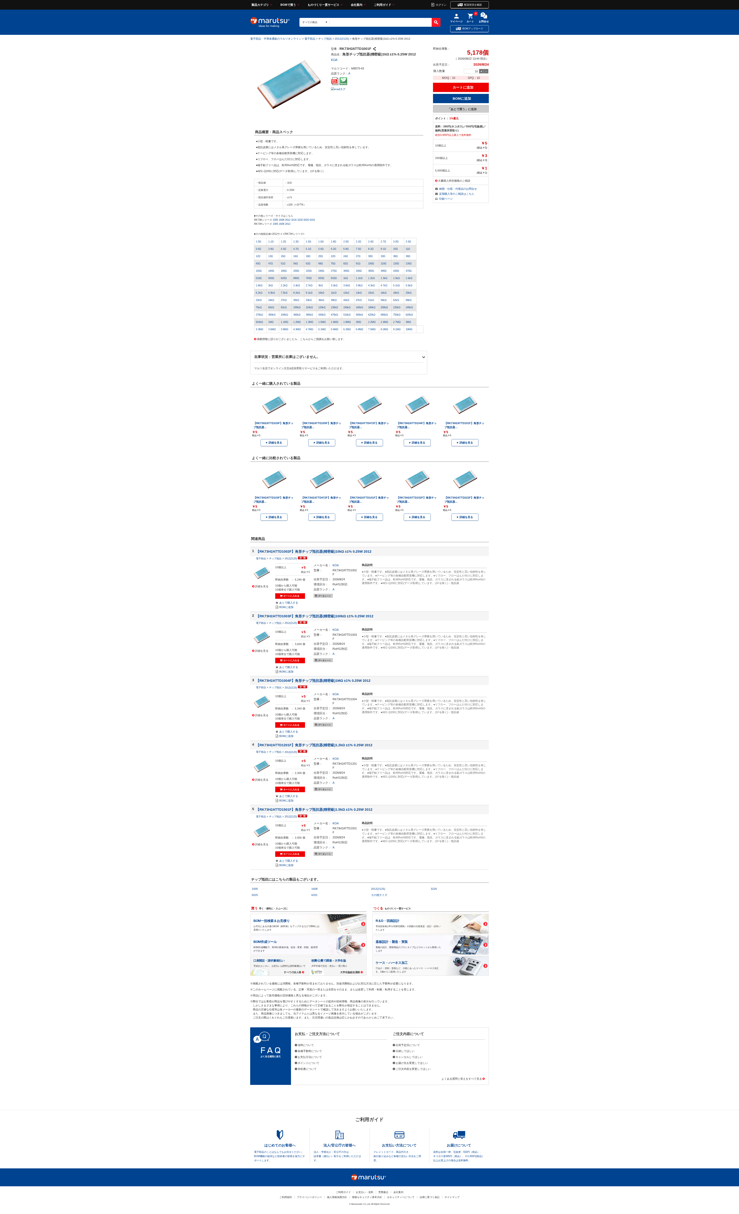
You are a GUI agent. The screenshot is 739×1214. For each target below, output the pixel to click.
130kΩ (334, 307)
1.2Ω (283, 241)
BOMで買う (288, 4)
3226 (300, 219)
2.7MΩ (397, 322)
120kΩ (322, 307)
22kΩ (259, 300)
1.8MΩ (347, 322)
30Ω (370, 256)
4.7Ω (296, 248)
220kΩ (396, 307)
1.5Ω (308, 241)
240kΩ (409, 307)
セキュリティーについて (401, 1197)
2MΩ (358, 322)
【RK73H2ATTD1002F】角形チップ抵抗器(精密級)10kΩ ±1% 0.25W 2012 (313, 551)
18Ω (308, 256)
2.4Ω (371, 241)
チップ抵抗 (325, 38)
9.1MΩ (397, 329)
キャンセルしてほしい (409, 1056)
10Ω (395, 248)
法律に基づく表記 (430, 1197)
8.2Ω (371, 248)
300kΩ (272, 314)
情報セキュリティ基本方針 (367, 1197)
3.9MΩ (284, 329)
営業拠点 (383, 1192)
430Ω (396, 270)
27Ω (358, 256)
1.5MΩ (322, 322)
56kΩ (384, 300)
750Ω (309, 278)
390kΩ (309, 314)
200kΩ (384, 307)
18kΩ (396, 292)
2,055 (298, 837)
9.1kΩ (309, 292)
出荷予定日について (408, 1045)
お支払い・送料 (364, 1192)
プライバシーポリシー (309, 1197)
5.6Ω (321, 248)
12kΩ (346, 292)
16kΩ (384, 292)
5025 (306, 219)
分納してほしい (405, 1050)
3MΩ (408, 322)
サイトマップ (452, 1197)
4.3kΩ (371, 285)
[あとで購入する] (286, 603)
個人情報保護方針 (337, 1197)
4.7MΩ (309, 329)
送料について (306, 1045)
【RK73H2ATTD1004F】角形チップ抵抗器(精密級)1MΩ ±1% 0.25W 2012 (313, 681)
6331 (312, 219)
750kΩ (396, 314)
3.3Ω (408, 241)
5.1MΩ (322, 329)
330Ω (359, 270)
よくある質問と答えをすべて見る (461, 1078)
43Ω (258, 263)
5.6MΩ (334, 329)
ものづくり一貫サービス (323, 4)
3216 (294, 219)
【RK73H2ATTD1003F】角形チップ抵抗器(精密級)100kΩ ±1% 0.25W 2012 (314, 616)
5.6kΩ (409, 285)
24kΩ (271, 300)
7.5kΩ (284, 292)
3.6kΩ (346, 285)
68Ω (320, 263)
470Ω (409, 270)
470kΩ (334, 314)
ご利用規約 (285, 1197)
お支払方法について (310, 1056)
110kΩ (309, 307)
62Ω (308, 263)
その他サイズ (379, 895)
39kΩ (334, 300)
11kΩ (334, 292)
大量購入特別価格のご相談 (454, 180)
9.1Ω (383, 248)
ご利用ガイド (382, 4)
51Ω (283, 263)
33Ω (383, 256)
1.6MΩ (334, 322)
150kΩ (347, 307)
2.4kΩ (296, 285)
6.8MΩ (359, 329)
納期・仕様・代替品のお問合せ (458, 188)
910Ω (334, 278)
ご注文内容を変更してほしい (413, 1068)
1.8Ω (333, 241)
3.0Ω (396, 241)
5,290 (298, 579)
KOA (334, 60)
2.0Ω (346, 241)
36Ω (395, 256)
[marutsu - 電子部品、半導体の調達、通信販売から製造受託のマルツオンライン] (270, 22)
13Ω (270, 256)
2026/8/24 (339, 579)
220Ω (309, 270)
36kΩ (321, 300)
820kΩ (409, 314)
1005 (275, 219)
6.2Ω (333, 248)
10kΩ (321, 292)
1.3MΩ (309, 322)
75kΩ (259, 307)
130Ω (409, 263)
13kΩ (359, 292)
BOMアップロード (472, 28)
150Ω (259, 270)
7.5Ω (358, 248)
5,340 (298, 708)
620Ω (284, 278)
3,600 (298, 644)
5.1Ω (308, 248)
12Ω (258, 256)
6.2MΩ (347, 329)
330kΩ (284, 314)
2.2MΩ (372, 322)
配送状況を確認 (473, 4)
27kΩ (284, 300)
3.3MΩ (259, 329)
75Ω (333, 263)
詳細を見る (275, 442)
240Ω (321, 270)
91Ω (358, 263)
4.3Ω (283, 248)
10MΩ (409, 329)
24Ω (345, 256)
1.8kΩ (259, 285)
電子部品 (309, 38)
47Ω (270, 263)
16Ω (295, 256)
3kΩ (320, 285)
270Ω (334, 270)
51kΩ (371, 300)
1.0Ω (258, 241)
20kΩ (409, 292)
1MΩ (271, 322)
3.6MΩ (272, 329)
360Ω (371, 270)
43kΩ (346, 300)
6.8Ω (346, 248)
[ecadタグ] (338, 88)
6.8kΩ (271, 292)
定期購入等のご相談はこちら (456, 193)
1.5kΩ (396, 278)
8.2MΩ (384, 329)
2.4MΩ (384, 322)
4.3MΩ (297, 329)
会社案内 (356, 4)
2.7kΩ (309, 285)
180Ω (284, 270)
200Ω (296, 270)
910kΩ (259, 322)
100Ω (371, 263)
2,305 (298, 773)
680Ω (296, 278)
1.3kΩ (384, 278)
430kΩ (322, 314)
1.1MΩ (284, 322)
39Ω (408, 256)
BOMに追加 (286, 607)
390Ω (384, 270)
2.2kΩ (284, 285)
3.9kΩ (359, 285)
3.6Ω (258, 248)
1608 (281, 219)
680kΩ (384, 314)
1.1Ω (271, 241)
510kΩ (347, 314)
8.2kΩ (296, 292)
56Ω (295, 263)
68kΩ (409, 300)
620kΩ (371, 314)
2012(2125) (342, 38)
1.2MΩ (297, 322)
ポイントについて (308, 1062)
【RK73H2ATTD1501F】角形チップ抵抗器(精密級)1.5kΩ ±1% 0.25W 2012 (314, 809)
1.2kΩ (371, 278)
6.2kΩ (259, 292)
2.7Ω (383, 241)
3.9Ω (271, 248)
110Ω (383, 263)
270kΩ (259, 314)
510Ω (259, 278)
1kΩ (345, 278)
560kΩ (359, 314)
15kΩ (371, 292)
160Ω (271, 270)
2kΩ (270, 285)
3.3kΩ (334, 285)
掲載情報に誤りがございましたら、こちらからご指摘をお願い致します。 (301, 339)
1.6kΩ (409, 278)
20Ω (320, 256)
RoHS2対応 (340, 584)
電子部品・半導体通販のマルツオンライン (275, 38)
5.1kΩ (396, 285)
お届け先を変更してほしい (412, 1062)
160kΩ (359, 307)
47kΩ (359, 300)
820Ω (321, 278)
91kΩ (284, 307)
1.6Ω (321, 241)
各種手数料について (310, 1050)
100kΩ (297, 307)
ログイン (441, 4)
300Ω (346, 270)
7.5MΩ (372, 329)
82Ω (345, 263)
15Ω (283, 256)
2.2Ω (358, 241)
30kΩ (296, 300)
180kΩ (371, 307)
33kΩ (309, 300)
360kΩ (297, 314)
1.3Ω (296, 241)
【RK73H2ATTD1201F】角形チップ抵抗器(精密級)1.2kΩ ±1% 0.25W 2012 (314, 745)
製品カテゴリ (260, 4)
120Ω (396, 263)
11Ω (408, 248)
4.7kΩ (384, 285)
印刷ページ (446, 198)
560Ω (271, 278)
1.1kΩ (359, 278)
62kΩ (396, 300)
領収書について (307, 1068)
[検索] (436, 22)
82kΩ (271, 307)
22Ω (333, 256)
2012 (287, 219)
